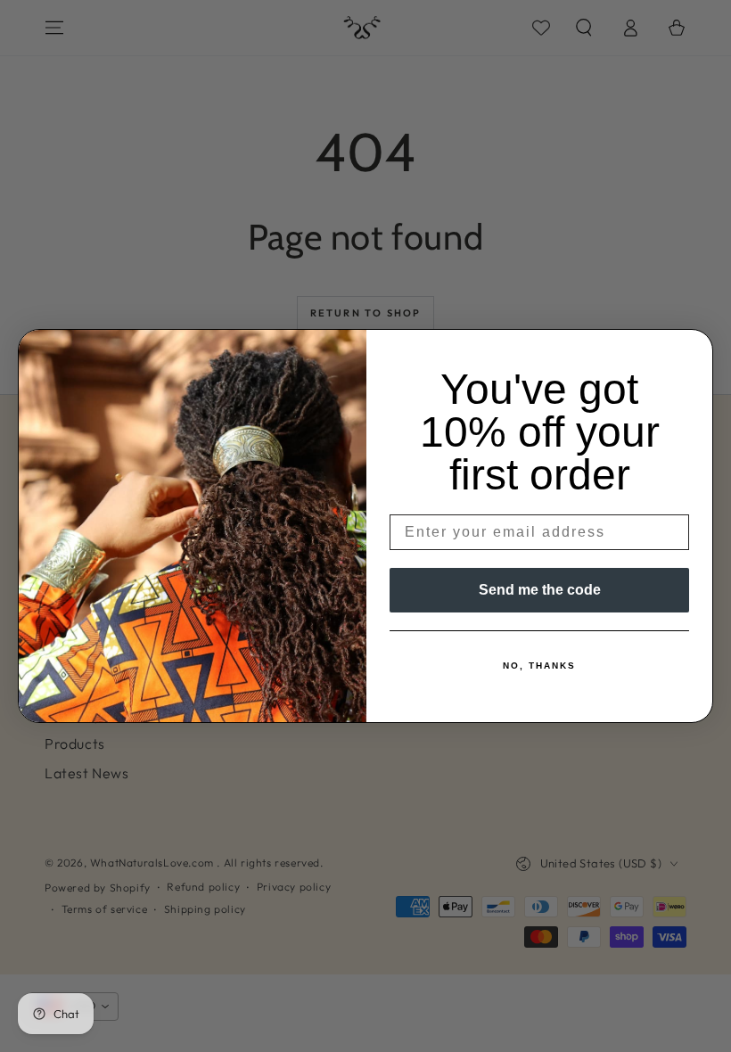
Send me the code (540, 589)
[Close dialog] (693, 348)
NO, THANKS (539, 665)
